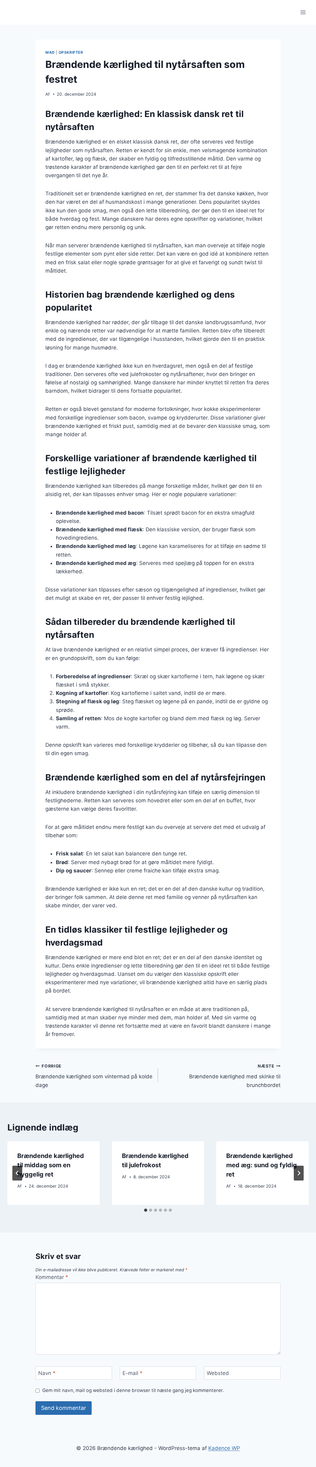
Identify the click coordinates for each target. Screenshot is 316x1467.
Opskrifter (71, 52)
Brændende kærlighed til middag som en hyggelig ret (50, 1165)
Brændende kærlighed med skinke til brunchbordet (235, 1076)
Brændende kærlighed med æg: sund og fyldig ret (261, 1165)
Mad (50, 52)
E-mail (133, 1373)
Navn (47, 1373)
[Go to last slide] (17, 1173)
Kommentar (51, 1277)
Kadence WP (224, 1448)
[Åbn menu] (303, 12)
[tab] (145, 1210)
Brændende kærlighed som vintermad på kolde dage (93, 1076)
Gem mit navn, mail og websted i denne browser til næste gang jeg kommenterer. (133, 1390)
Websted (218, 1373)
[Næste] (299, 1173)
